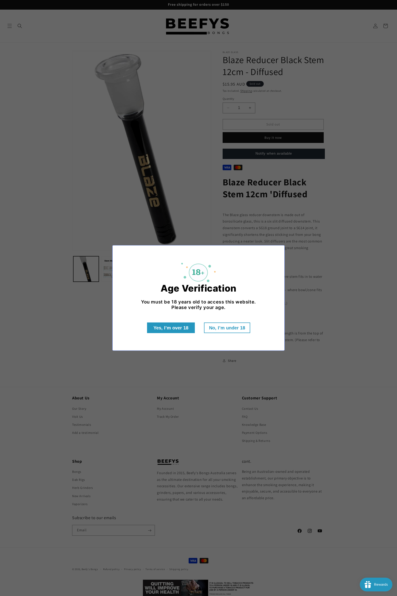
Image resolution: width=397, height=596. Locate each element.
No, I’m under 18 (227, 327)
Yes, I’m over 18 (170, 327)
